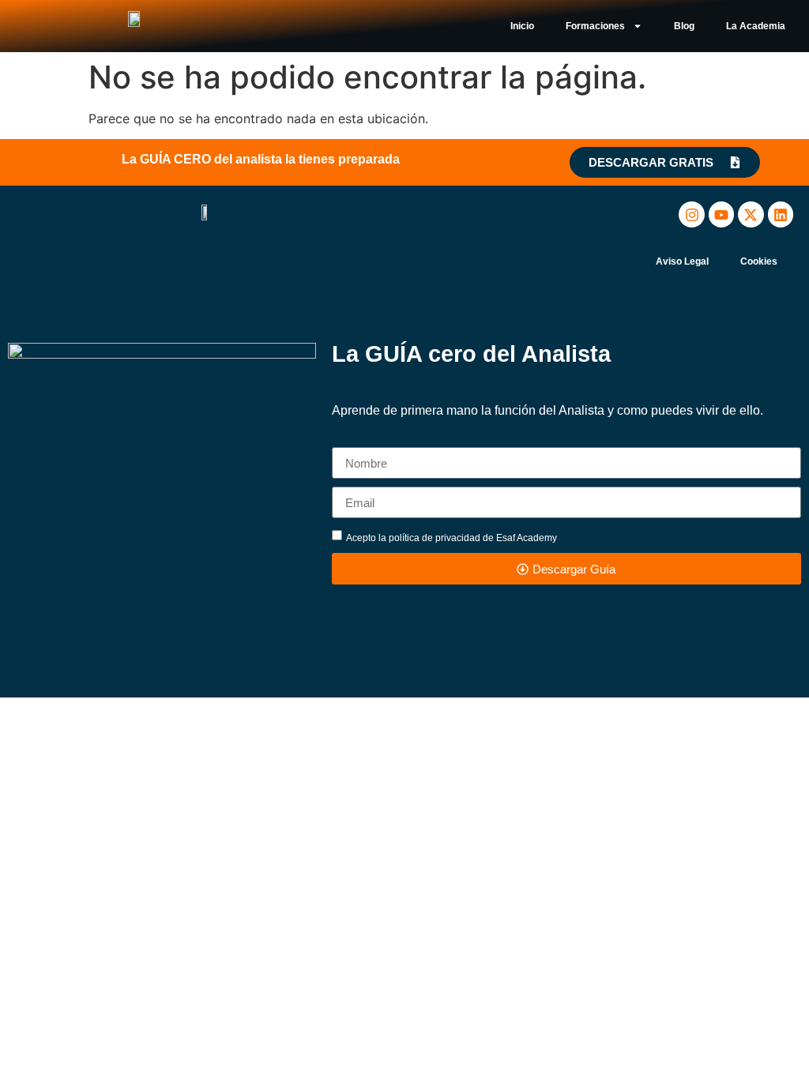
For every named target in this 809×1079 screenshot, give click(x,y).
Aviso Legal (682, 261)
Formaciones (595, 26)
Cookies (758, 261)
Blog (684, 26)
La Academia (755, 26)
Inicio (522, 26)
